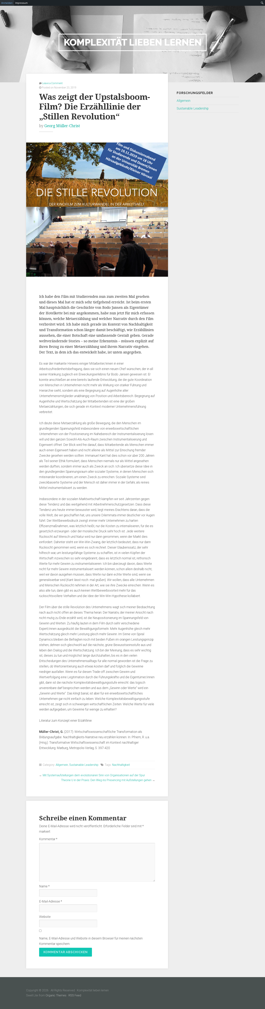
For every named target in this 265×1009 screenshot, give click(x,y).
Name (44, 886)
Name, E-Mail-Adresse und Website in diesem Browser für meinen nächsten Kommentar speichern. (91, 941)
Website (45, 917)
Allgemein (62, 765)
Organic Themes (56, 995)
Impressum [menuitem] (21, 2)
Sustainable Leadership (83, 765)
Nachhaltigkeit (121, 765)
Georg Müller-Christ (62, 126)
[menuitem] (262, 3)
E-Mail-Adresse (50, 901)
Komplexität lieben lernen (133, 42)
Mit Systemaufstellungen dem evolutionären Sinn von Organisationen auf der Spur (94, 775)
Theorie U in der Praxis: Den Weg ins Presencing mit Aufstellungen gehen (106, 780)
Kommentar (48, 839)
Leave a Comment (52, 83)
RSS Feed (75, 995)
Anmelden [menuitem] (7, 2)
